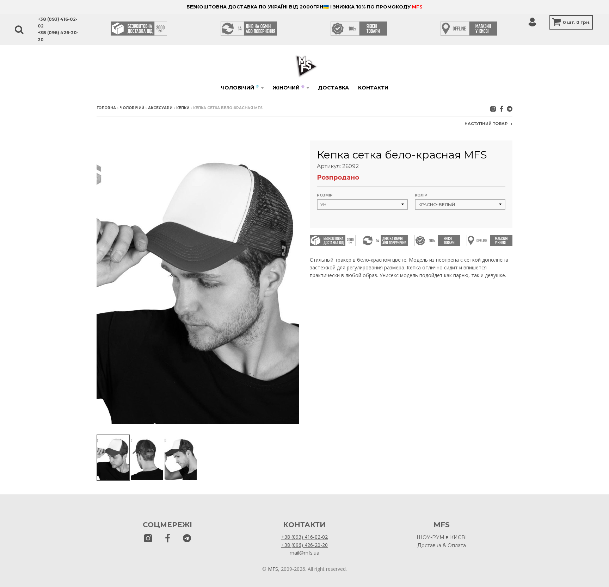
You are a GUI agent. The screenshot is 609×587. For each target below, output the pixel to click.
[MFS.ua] (501, 109)
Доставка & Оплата (441, 545)
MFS (417, 7)
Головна (106, 108)
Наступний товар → (488, 123)
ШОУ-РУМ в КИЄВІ (442, 537)
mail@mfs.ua (304, 552)
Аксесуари (160, 108)
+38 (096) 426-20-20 (304, 545)
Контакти (373, 88)
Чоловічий (240, 88)
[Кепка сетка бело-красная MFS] (113, 458)
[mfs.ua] (493, 109)
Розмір (325, 195)
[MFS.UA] (509, 109)
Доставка (333, 88)
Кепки (182, 108)
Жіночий (288, 88)
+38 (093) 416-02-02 (304, 536)
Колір (421, 195)
